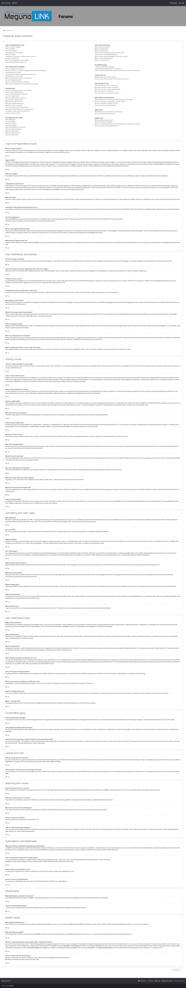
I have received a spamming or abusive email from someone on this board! (117, 70)
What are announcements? (13, 129)
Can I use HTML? (10, 121)
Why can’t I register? (11, 51)
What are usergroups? (101, 51)
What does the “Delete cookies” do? (16, 62)
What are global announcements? (15, 127)
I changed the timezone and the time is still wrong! (20, 74)
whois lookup (132, 944)
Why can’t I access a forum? (13, 101)
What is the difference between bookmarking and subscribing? (114, 99)
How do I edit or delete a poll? (14, 100)
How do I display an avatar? (13, 80)
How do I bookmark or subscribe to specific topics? (110, 101)
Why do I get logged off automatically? (17, 60)
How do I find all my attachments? (105, 113)
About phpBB (134, 924)
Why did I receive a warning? (13, 105)
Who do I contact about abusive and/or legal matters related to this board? (117, 124)
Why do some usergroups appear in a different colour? (111, 56)
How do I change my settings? (14, 68)
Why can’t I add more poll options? (15, 98)
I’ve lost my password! (12, 58)
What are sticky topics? (12, 131)
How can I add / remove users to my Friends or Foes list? (112, 79)
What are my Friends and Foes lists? (105, 77)
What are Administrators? (102, 47)
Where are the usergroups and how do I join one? (109, 52)
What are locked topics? (12, 133)
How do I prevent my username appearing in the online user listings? (26, 70)
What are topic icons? (11, 135)
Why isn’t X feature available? (104, 122)
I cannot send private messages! (104, 66)
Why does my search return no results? (106, 87)
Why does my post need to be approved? (17, 111)
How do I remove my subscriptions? (105, 105)
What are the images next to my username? (18, 78)
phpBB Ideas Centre (87, 934)
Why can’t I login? (10, 54)
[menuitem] (14, 3)
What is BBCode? (10, 119)
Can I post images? (11, 125)
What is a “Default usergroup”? (104, 58)
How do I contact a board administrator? (107, 126)
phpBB (17, 304)
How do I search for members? (104, 91)
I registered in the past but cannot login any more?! (20, 56)
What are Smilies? (10, 123)
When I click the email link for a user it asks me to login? (22, 84)
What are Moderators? (101, 49)
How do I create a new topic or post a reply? (18, 90)
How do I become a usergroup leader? (106, 54)
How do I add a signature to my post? (16, 94)
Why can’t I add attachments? (14, 103)
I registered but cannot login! (14, 52)
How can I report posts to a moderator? (17, 107)
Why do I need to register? (13, 47)
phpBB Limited (56, 924)
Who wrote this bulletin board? (104, 120)
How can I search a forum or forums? (106, 85)
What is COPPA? (10, 49)
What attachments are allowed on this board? (108, 111)
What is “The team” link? (102, 60)
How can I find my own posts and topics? (107, 93)
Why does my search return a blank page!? (107, 89)
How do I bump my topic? (13, 113)
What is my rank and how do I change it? (17, 82)
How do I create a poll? (12, 96)
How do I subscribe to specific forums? (106, 103)
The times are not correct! (13, 72)
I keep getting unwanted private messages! (108, 68)
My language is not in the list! (14, 76)
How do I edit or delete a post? (14, 92)
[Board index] (39, 16)
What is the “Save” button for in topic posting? (19, 109)
